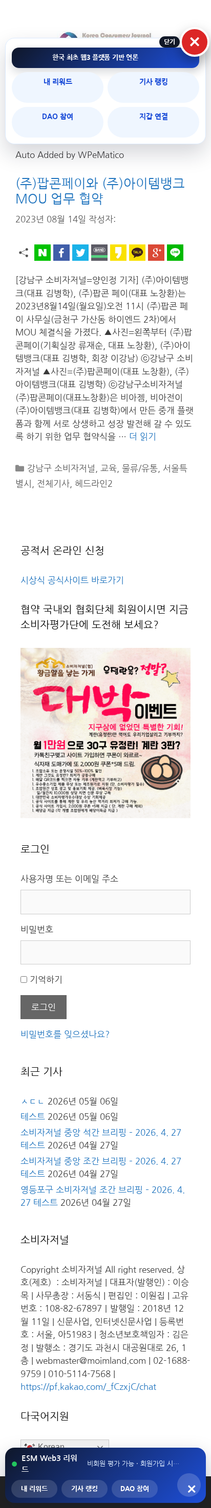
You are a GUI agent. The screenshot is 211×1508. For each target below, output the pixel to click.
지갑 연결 (153, 116)
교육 (108, 468)
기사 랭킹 (153, 81)
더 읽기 (142, 436)
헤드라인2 (94, 483)
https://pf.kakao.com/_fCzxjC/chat (88, 1386)
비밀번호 (36, 929)
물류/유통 (140, 468)
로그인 (43, 1007)
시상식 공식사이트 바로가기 (72, 580)
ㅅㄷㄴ (32, 1101)
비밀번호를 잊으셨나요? (65, 1034)
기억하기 (46, 979)
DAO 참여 (57, 116)
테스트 (32, 1116)
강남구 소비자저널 (61, 468)
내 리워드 (58, 81)
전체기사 (53, 483)
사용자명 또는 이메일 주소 (69, 878)
